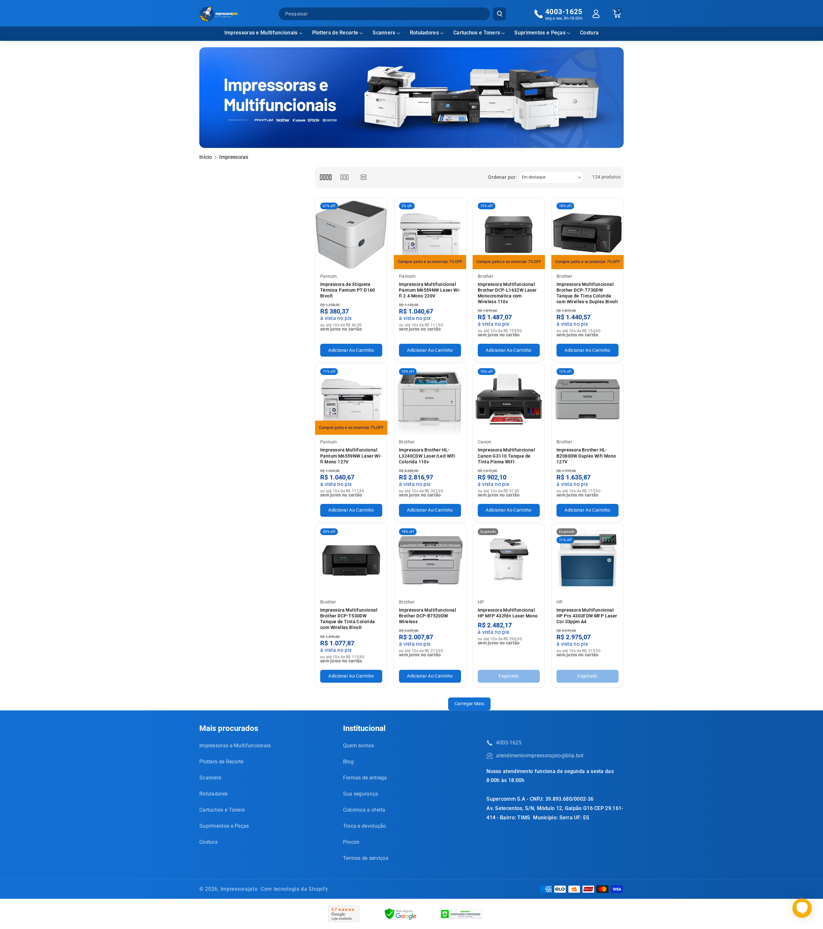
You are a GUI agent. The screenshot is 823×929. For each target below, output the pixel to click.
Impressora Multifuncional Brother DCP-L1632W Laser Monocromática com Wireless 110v (507, 293)
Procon (351, 842)
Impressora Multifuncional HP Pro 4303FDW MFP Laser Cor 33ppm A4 (586, 615)
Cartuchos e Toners (476, 33)
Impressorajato (239, 889)
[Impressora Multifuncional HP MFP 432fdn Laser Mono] (509, 559)
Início (205, 157)
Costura (208, 842)
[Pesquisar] (499, 13)
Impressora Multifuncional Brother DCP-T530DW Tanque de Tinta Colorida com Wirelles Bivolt (348, 618)
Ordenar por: (502, 177)
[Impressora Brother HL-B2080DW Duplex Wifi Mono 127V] (587, 399)
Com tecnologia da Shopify (294, 889)
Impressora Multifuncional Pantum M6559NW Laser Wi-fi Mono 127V (351, 455)
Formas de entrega (365, 778)
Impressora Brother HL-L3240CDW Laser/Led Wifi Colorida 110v (427, 455)
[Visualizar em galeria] (344, 177)
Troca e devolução (364, 826)
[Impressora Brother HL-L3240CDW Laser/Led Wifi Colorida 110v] (430, 399)
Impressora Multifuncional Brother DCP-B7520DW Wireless (427, 615)
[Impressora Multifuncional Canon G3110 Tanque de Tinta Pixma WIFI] (509, 399)
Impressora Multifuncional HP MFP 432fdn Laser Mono (508, 612)
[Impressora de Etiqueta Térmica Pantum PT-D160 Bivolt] (351, 233)
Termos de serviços (365, 858)
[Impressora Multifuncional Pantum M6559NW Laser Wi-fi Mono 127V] (351, 399)
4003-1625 (508, 743)
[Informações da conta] (596, 14)
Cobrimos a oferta (364, 810)
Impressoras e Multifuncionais (261, 33)
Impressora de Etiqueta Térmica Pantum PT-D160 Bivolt (347, 290)
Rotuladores (424, 33)
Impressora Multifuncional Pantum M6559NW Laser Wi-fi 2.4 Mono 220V (430, 290)
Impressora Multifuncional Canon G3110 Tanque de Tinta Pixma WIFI (506, 455)
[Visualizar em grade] (325, 177)
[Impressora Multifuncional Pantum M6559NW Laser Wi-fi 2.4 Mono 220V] (430, 233)
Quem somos (358, 745)
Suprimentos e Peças (539, 33)
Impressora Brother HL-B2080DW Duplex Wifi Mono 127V (586, 455)
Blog (348, 762)
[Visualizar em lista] (364, 177)
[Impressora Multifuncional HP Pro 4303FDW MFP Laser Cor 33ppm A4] (587, 559)
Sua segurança (360, 794)
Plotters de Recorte (335, 33)
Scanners (384, 33)
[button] (263, 33)
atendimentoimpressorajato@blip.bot (539, 755)
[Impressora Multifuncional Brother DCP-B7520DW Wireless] (430, 559)
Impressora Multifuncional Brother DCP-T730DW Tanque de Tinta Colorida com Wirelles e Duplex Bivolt (587, 293)
